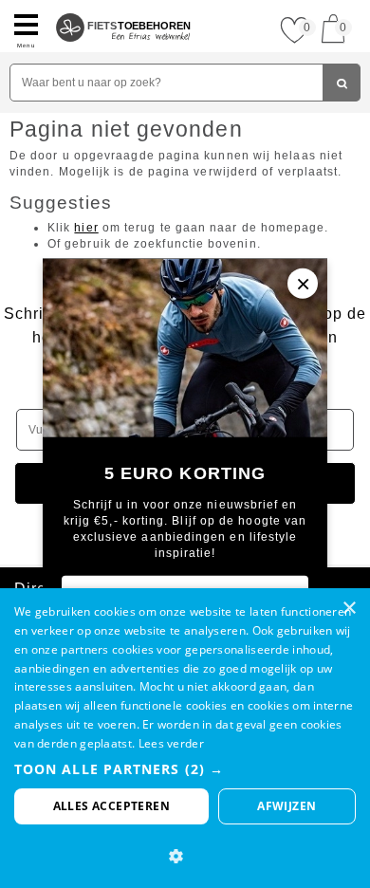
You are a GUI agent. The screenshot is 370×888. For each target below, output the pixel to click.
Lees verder (171, 743)
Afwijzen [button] (286, 806)
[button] (185, 769)
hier (86, 227)
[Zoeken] (342, 83)
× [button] (349, 608)
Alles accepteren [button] (111, 806)
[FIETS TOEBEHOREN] (124, 7)
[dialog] (185, 738)
